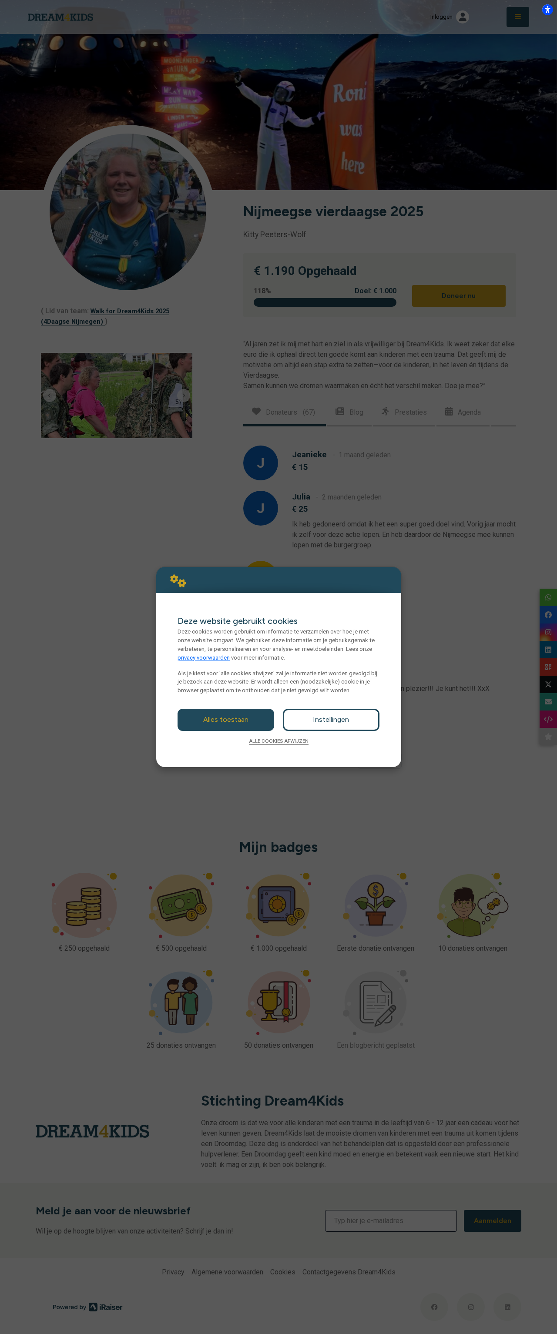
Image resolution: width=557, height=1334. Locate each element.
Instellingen (331, 719)
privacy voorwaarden (204, 657)
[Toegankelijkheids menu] (547, 9)
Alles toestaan (225, 719)
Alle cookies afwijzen (279, 741)
